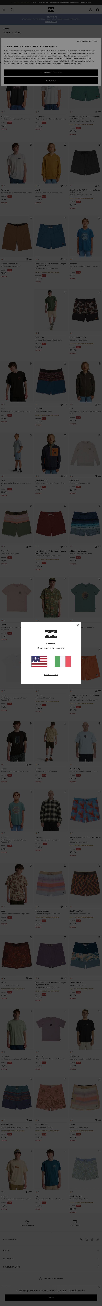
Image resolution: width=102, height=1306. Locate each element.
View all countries (51, 675)
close (77, 625)
